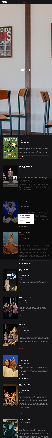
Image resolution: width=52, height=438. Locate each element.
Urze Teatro (21, 348)
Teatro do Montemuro (22, 194)
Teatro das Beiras (21, 261)
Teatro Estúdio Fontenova (23, 376)
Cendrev (20, 315)
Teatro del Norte (21, 158)
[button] (49, 2)
